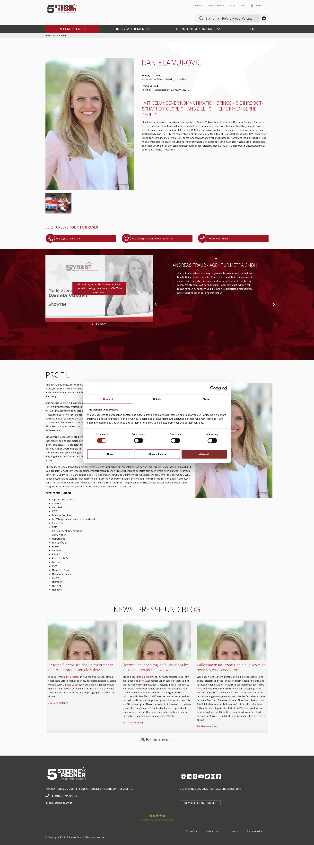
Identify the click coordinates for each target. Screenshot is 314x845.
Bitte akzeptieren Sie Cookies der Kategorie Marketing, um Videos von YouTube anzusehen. (99, 288)
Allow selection (157, 454)
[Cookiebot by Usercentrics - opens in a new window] (212, 388)
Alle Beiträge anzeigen (155, 739)
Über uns (197, 5)
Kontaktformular (218, 238)
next (274, 304)
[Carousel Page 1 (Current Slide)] (213, 259)
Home (48, 35)
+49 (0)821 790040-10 (68, 238)
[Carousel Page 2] (216, 259)
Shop (232, 5)
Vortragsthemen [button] (129, 29)
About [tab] (206, 399)
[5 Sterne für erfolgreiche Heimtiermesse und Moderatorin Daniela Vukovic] (82, 640)
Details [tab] (157, 399)
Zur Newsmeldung (58, 702)
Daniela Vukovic (71, 684)
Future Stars (192, 831)
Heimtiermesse (71, 676)
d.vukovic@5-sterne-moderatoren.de (152, 238)
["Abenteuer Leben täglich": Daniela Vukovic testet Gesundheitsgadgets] (157, 640)
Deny (110, 454)
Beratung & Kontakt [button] (195, 29)
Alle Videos (99, 324)
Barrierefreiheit (255, 831)
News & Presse (216, 5)
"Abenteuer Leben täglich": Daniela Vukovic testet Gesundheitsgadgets (156, 667)
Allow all (204, 454)
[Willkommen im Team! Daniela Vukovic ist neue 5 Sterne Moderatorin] (231, 640)
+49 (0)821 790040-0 (63, 796)
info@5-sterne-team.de (58, 802)
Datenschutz (213, 831)
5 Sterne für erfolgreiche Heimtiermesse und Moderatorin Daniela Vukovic (80, 667)
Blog (250, 29)
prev (155, 304)
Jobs (242, 5)
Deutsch (258, 5)
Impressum (233, 831)
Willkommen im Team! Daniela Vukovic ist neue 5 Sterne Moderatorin (231, 667)
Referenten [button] (70, 29)
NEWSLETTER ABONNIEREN (200, 803)
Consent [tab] (108, 399)
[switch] (138, 440)
